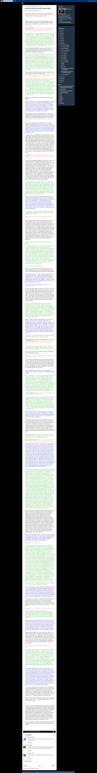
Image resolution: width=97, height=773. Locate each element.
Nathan (61, 99)
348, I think (63, 66)
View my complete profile (65, 22)
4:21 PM (29, 758)
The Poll (62, 65)
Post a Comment (28, 761)
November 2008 (64, 46)
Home (39, 765)
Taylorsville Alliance (64, 92)
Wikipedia (62, 103)
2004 (61, 81)
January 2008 (64, 74)
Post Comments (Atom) (34, 768)
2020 (61, 33)
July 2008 (63, 53)
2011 (61, 40)
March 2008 (63, 60)
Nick (61, 94)
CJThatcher (69, 9)
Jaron (61, 96)
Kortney (29, 753)
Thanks (62, 63)
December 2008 (64, 45)
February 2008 (64, 61)
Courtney (30, 737)
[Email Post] (53, 731)
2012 (61, 38)
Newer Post (25, 765)
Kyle (61, 101)
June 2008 (63, 55)
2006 (61, 78)
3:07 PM (29, 750)
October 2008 (64, 48)
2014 (61, 36)
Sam (29, 745)
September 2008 (64, 50)
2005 (61, 80)
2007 (61, 76)
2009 (61, 41)
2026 (61, 30)
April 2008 (63, 58)
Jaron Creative (63, 89)
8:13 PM (29, 742)
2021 (61, 31)
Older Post (53, 765)
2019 (61, 35)
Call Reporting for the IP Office (66, 90)
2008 (61, 43)
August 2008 (64, 51)
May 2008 (63, 56)
